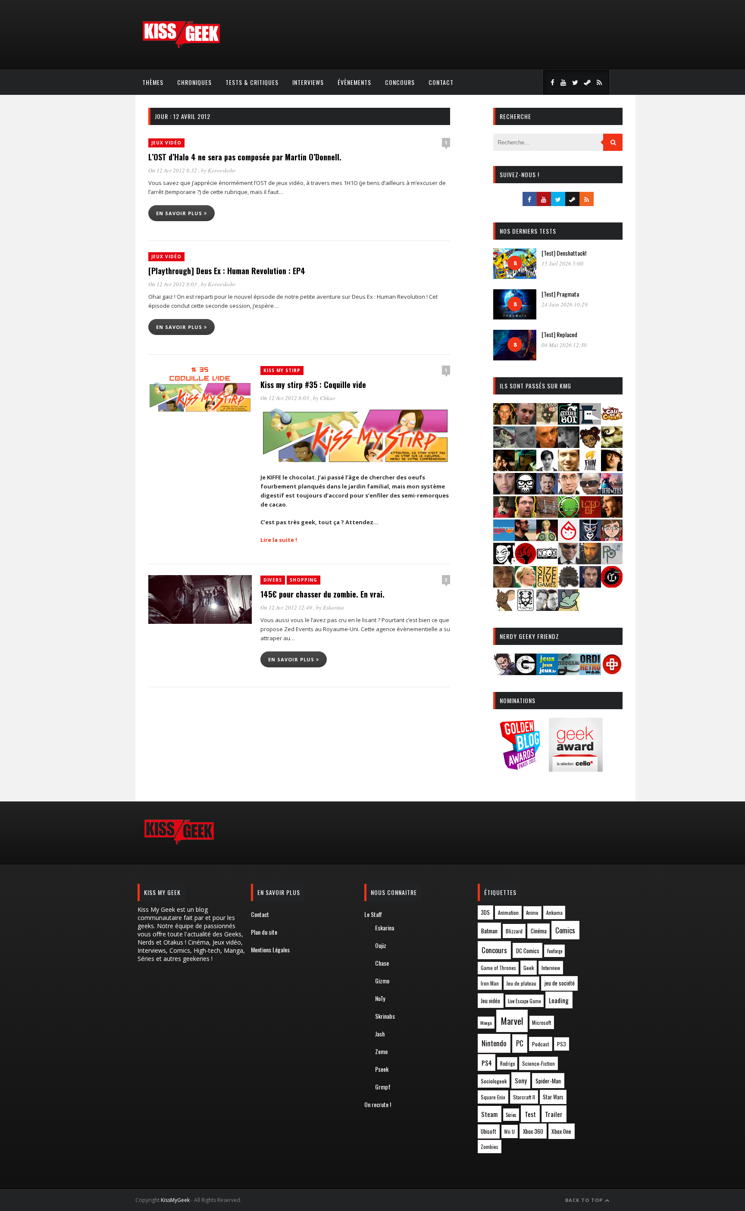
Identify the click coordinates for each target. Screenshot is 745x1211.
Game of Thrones (498, 967)
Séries (511, 1114)
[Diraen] (590, 445)
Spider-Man (548, 1080)
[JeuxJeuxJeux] (547, 672)
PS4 (487, 1062)
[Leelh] (547, 514)
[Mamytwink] (612, 514)
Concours (400, 82)
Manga (485, 1022)
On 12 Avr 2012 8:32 (173, 170)
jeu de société (560, 983)
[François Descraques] (547, 468)
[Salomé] (525, 584)
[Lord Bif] (590, 514)
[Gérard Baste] (612, 468)
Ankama (554, 912)
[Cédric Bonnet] (525, 445)
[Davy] (547, 445)
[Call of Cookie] (612, 421)
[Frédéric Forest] (568, 468)
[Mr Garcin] (590, 538)
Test (530, 1114)
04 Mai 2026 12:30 (564, 345)
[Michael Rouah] (568, 538)
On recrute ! (377, 1104)
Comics (565, 930)
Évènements (354, 82)
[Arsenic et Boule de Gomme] (547, 421)
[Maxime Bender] (525, 538)
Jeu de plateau (521, 983)
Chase (382, 962)
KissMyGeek (175, 1200)
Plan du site (264, 931)
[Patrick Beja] (590, 561)
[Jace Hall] (504, 491)
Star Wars (553, 1097)
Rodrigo (507, 1063)
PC (519, 1043)
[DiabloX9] (568, 445)
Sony (521, 1080)
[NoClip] (525, 561)
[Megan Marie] (547, 538)
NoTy (380, 998)
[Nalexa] (612, 538)
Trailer (554, 1114)
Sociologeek (494, 1081)
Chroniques (194, 82)
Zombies (489, 1146)
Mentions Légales (270, 949)
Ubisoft (488, 1131)
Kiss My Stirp (282, 370)
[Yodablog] (568, 608)
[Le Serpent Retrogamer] (568, 672)
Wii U (509, 1131)
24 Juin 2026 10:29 (565, 304)
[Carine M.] (504, 445)
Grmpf (383, 1086)
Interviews (308, 82)
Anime (532, 912)
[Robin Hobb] (504, 584)
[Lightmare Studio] (568, 514)
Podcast (540, 1044)
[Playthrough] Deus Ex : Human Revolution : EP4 (226, 270)
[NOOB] (547, 561)
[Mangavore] (504, 538)
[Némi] (504, 561)
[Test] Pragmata (560, 293)
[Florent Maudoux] (525, 468)
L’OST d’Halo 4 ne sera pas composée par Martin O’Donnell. (244, 157)
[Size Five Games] (547, 584)
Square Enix (493, 1097)
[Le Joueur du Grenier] (525, 514)
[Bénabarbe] (590, 421)
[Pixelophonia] (612, 561)
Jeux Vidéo (166, 143)
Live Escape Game (524, 1001)
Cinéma (539, 930)
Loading (559, 1000)
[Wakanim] (547, 608)
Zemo (381, 1051)
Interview (551, 967)
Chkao (327, 398)
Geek (528, 968)
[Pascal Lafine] (568, 561)
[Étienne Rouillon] (504, 468)
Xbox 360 (533, 1131)
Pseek (381, 1068)
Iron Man (490, 983)
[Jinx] (525, 491)
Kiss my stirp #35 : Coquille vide (313, 384)
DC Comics (527, 950)
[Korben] (590, 491)
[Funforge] (590, 468)
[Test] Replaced (559, 334)
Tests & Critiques (252, 82)
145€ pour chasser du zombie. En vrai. (322, 594)
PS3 (561, 1044)
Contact (441, 82)
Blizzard (514, 931)
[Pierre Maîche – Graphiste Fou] (504, 672)
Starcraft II (524, 1097)
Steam (489, 1114)
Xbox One (561, 1131)
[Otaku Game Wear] (612, 672)
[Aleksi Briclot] (504, 421)
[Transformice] (504, 608)
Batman (489, 930)
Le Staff (373, 914)
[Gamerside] (525, 672)
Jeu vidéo (490, 1001)
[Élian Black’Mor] (612, 445)
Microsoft (541, 1022)
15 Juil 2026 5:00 (562, 263)
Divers (272, 580)
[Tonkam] (612, 584)
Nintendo (494, 1043)
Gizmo (382, 980)
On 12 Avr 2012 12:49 (286, 607)
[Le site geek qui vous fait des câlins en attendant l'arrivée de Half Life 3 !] (181, 46)
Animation (508, 912)
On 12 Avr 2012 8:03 (173, 284)
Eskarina (333, 607)
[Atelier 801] (568, 421)
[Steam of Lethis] (568, 584)
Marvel (512, 1020)
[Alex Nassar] (525, 421)
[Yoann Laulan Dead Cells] (612, 491)
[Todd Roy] (590, 584)
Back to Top (584, 1200)
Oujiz (380, 945)
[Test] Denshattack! (564, 252)
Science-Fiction (538, 1063)
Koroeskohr (221, 170)
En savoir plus (180, 213)
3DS (485, 912)
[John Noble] (547, 491)
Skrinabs (385, 1015)
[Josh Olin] (568, 491)
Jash (380, 1033)
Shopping (303, 580)
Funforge (554, 951)
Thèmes (152, 82)
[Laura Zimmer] (504, 514)
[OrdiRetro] (590, 672)
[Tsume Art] (525, 608)
